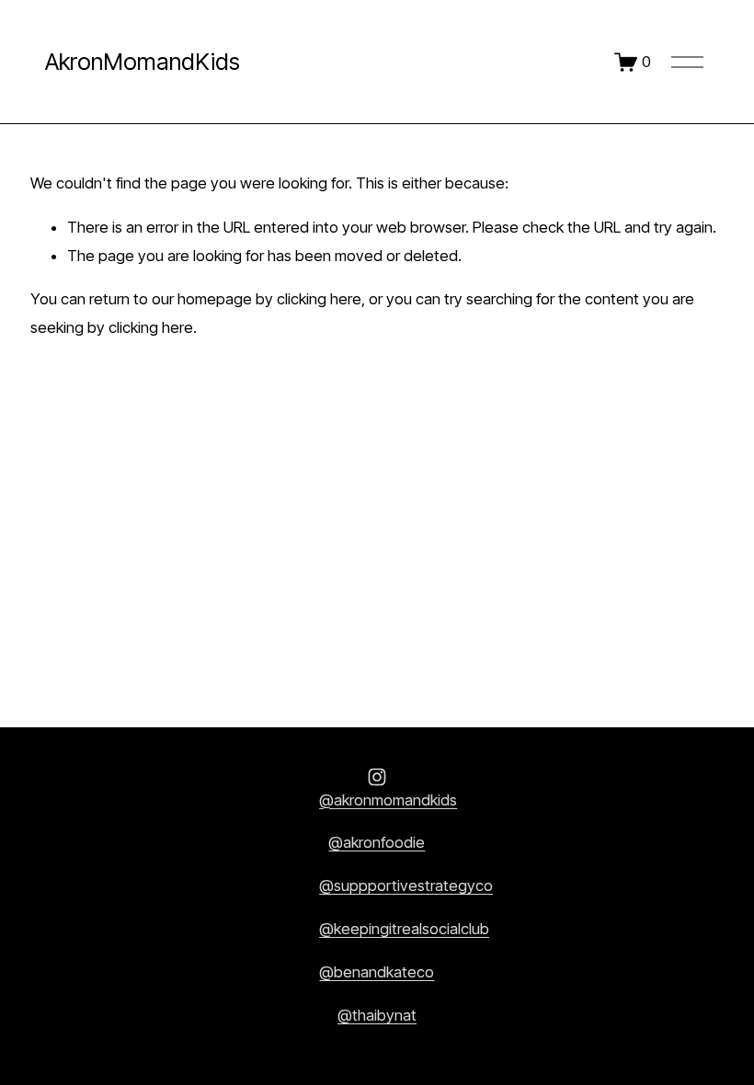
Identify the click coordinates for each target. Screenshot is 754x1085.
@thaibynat (377, 1015)
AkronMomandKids (142, 61)
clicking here (319, 299)
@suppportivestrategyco (406, 885)
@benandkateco (376, 972)
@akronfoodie (376, 842)
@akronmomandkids (388, 800)
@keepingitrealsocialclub (404, 928)
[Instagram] (377, 777)
